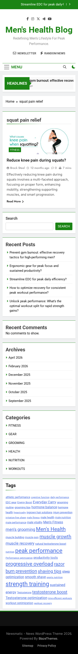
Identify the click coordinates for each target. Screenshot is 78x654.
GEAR (12, 434)
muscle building (15, 537)
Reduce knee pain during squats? (36, 160)
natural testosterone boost (50, 543)
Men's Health (51, 529)
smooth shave (35, 577)
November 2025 (19, 383)
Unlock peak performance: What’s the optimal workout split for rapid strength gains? (37, 305)
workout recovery (43, 603)
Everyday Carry (44, 502)
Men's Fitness (53, 522)
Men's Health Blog (39, 30)
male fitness (33, 517)
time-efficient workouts (60, 598)
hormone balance (44, 507)
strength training (27, 584)
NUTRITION (17, 460)
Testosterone (24, 592)
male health (47, 517)
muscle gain (32, 537)
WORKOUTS (17, 469)
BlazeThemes (48, 638)
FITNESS (15, 150)
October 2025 (18, 392)
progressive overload (29, 564)
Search (11, 218)
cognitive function (40, 497)
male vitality (34, 522)
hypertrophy (20, 512)
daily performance (59, 497)
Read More (14, 201)
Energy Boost (24, 502)
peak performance (38, 550)
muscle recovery (20, 543)
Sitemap (27, 646)
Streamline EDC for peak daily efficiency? (41, 4)
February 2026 (18, 366)
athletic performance (18, 497)
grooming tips (23, 507)
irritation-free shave (16, 517)
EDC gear (11, 502)
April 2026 (15, 358)
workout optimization (19, 603)
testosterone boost (49, 591)
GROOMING (17, 443)
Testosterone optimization (26, 598)
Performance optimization (19, 558)
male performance (16, 522)
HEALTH (14, 451)
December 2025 (19, 375)
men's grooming (20, 529)
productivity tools (45, 558)
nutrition (10, 552)
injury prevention (62, 512)
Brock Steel (17, 168)
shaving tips (49, 571)
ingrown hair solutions (39, 512)
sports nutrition (55, 577)
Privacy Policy (46, 646)
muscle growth (55, 536)
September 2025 (20, 401)
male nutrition (63, 517)
